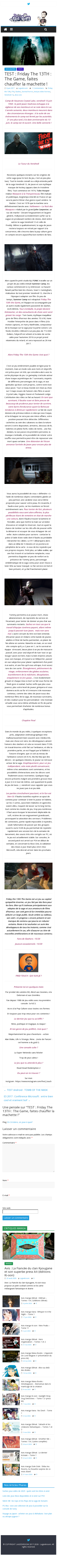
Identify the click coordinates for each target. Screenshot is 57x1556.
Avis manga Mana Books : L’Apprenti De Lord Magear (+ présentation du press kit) (36, 1355)
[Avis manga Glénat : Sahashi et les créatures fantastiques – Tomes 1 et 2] (11, 1423)
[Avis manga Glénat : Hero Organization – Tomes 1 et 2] (11, 1338)
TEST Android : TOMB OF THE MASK (26, 1089)
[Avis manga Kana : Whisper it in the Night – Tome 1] (11, 1310)
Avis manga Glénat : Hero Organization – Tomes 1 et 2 (33, 1340)
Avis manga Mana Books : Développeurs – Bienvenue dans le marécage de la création (36, 1384)
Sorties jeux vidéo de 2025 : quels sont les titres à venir (26, 1491)
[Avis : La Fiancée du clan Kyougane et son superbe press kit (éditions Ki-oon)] (28, 1234)
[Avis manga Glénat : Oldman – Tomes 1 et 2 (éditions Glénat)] (11, 1297)
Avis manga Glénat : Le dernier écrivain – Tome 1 (34, 1453)
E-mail (6, 1195)
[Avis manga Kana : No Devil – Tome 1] (11, 1409)
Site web (6, 1208)
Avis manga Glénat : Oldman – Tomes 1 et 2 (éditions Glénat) (34, 1299)
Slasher (18, 91)
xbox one (18, 95)
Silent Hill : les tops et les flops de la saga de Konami (25, 1501)
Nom (5, 1180)
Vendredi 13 (9, 95)
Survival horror (27, 91)
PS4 (13, 91)
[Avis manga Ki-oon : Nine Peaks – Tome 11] (11, 1324)
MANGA (9, 1263)
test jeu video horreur (42, 91)
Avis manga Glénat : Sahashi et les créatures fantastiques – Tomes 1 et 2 (36, 1427)
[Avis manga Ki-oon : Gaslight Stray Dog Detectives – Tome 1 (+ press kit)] (11, 1395)
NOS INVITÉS (10, 69)
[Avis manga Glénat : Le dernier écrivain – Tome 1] (11, 1451)
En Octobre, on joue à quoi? (20, 1122)
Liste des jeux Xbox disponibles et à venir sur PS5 (24, 1496)
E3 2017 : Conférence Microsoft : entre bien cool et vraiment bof (28, 1098)
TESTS (20, 69)
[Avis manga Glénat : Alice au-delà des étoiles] (11, 1366)
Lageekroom (23, 88)
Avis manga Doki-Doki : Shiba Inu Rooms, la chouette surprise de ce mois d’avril (36, 1469)
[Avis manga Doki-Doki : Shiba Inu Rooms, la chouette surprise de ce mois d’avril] (11, 1465)
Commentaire (9, 1142)
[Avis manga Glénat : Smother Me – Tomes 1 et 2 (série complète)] (11, 1437)
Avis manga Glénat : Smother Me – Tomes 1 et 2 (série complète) (36, 1440)
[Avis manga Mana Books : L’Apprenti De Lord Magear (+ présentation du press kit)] (11, 1352)
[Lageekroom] (28, 11)
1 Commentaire (38, 88)
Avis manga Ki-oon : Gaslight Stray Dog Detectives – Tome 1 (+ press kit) (36, 1398)
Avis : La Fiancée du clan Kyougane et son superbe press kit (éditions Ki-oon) (28, 1271)
